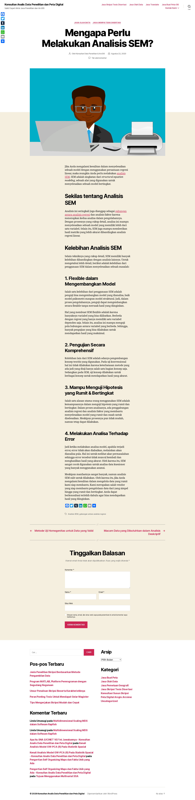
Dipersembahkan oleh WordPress (102, 793)
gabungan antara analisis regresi (92, 514)
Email (101, 592)
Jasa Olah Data (136, 4)
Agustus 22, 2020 (118, 53)
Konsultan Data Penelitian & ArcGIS (90, 53)
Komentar (69, 570)
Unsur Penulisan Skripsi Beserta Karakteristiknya (57, 690)
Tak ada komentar (99, 58)
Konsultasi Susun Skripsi (115, 693)
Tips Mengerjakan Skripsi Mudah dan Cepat (54, 702)
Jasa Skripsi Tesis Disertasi (113, 4)
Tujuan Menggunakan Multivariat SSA (57, 776)
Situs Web (69, 603)
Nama (68, 592)
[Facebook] (2, 14)
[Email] (2, 36)
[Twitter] (2, 18)
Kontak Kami (171, 8)
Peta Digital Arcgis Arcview (116, 697)
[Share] (2, 41)
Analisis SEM (73, 514)
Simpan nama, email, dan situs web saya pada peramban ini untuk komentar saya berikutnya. (97, 616)
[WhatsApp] (2, 32)
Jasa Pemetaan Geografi (115, 685)
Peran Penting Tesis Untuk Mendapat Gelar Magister (59, 696)
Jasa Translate (152, 4)
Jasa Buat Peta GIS (170, 4)
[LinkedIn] (2, 27)
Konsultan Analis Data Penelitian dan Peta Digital (34, 4)
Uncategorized (109, 701)
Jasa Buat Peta (109, 677)
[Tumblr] (2, 23)
